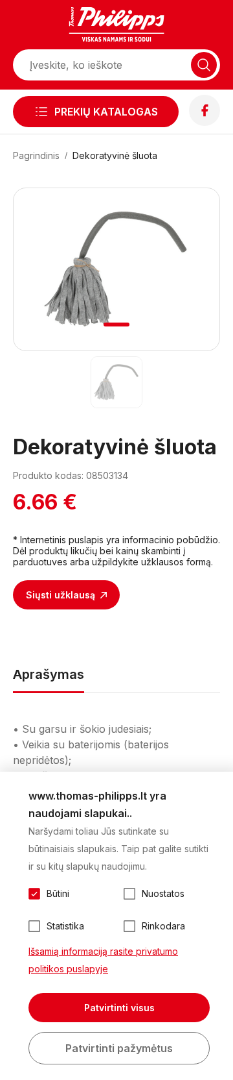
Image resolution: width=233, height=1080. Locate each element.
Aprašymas (48, 674)
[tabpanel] (116, 269)
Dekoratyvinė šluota (114, 155)
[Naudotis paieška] (204, 65)
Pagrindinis (36, 155)
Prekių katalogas (106, 111)
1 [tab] (116, 324)
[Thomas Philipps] (116, 26)
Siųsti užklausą (60, 594)
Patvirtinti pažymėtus (119, 1048)
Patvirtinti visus (119, 1007)
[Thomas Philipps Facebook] (204, 122)
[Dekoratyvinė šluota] (117, 382)
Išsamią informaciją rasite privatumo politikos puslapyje (103, 960)
